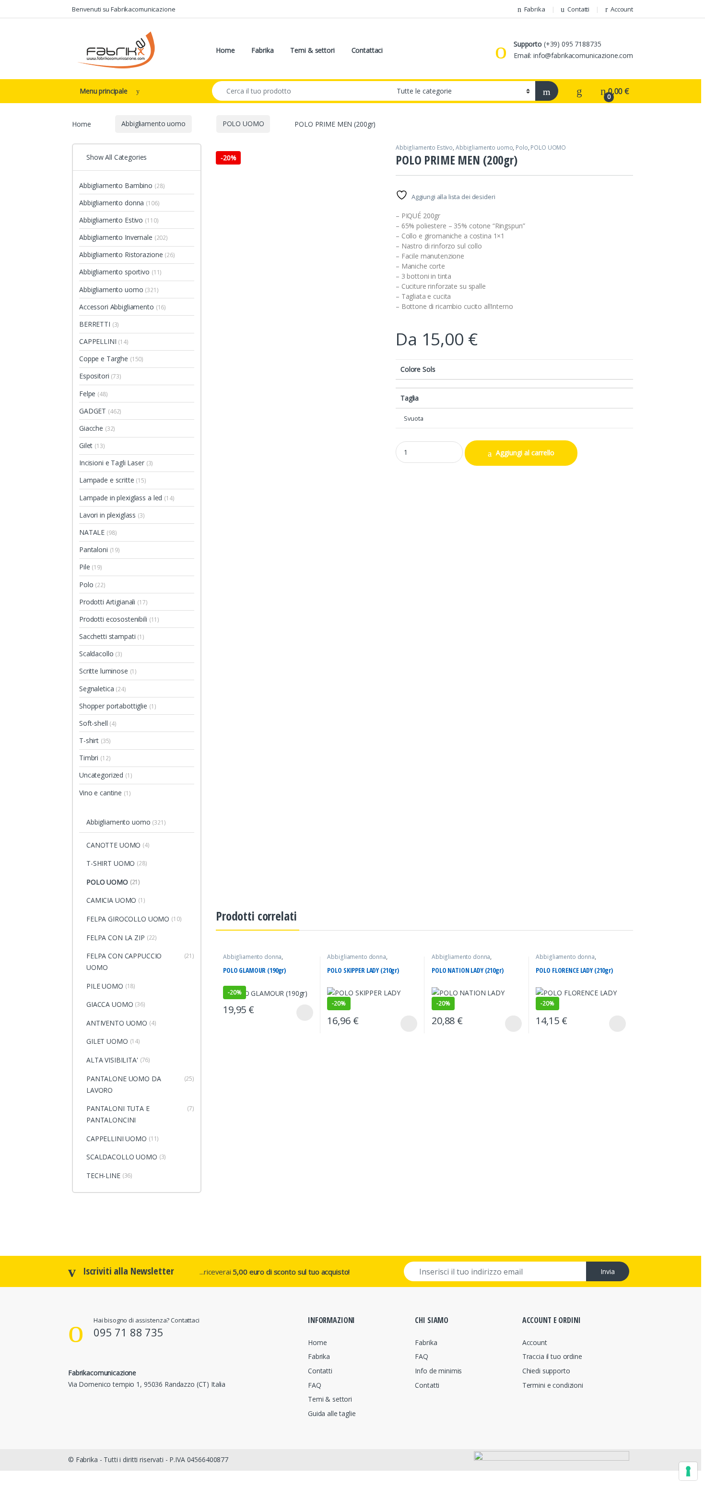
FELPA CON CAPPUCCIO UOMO (140, 961)
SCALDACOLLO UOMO (126, 1156)
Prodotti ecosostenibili (119, 619)
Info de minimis (438, 1370)
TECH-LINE (109, 1175)
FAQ (314, 1385)
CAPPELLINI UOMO (122, 1138)
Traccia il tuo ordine (552, 1356)
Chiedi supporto (546, 1370)
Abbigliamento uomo (153, 123)
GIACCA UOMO (115, 1004)
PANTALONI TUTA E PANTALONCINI (140, 1114)
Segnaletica (102, 688)
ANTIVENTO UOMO (121, 1022)
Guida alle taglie (332, 1413)
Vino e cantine (105, 792)
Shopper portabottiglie (117, 705)
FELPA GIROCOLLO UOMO (134, 918)
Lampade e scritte (112, 479)
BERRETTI (99, 324)
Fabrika (534, 9)
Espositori (100, 375)
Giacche (97, 428)
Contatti (578, 9)
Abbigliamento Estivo (424, 147)
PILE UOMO (110, 986)
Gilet (92, 445)
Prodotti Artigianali (113, 601)
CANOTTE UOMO (118, 845)
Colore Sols (417, 369)
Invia (607, 1271)
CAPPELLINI (104, 341)
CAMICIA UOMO (115, 900)
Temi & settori (312, 50)
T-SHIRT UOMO (116, 863)
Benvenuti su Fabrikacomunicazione (123, 9)
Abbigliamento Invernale (123, 237)
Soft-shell (98, 723)
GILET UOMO (113, 1041)
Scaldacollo (100, 653)
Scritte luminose (108, 670)
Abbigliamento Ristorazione (127, 254)
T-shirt (95, 740)
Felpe (93, 393)
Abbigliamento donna (252, 957)
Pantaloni (99, 549)
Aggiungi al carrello (525, 452)
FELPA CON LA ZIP (121, 937)
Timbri (94, 757)
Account (622, 9)
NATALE (98, 532)
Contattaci (367, 50)
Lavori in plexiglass (112, 515)
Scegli (304, 1012)
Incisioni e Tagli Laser (116, 462)
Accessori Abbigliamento (122, 306)
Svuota (413, 418)
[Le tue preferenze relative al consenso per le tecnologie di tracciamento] (688, 1471)
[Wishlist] (579, 91)
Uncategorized (105, 774)
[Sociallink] (72, 1405)
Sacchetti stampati (111, 636)
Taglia (409, 398)
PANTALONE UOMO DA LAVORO (140, 1084)
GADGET (100, 410)
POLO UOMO (243, 123)
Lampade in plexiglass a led (127, 497)
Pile (90, 566)
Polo (522, 147)
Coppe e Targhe (111, 358)
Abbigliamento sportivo (120, 271)
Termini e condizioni (552, 1385)
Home (225, 50)
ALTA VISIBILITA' (118, 1059)
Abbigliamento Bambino (121, 185)
